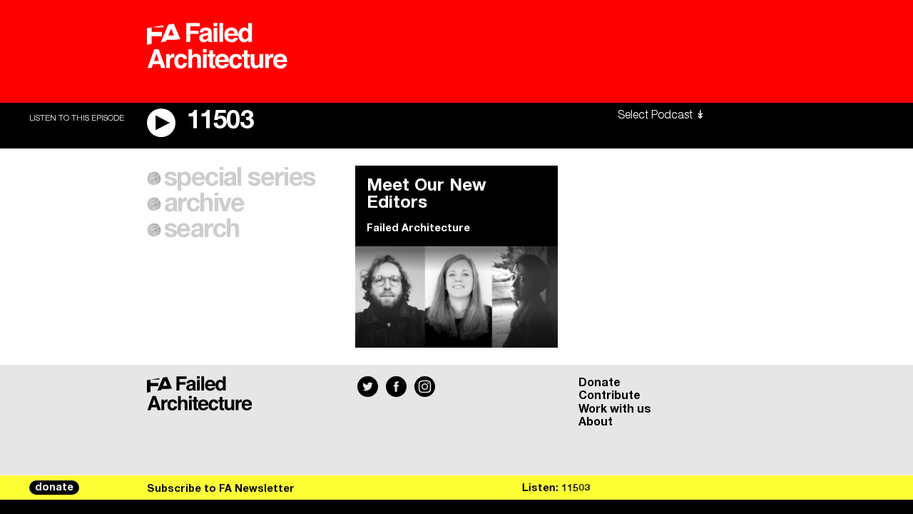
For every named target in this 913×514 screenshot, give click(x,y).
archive (204, 204)
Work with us (614, 409)
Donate (599, 382)
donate (54, 488)
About (595, 422)
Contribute (609, 395)
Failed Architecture (418, 228)
